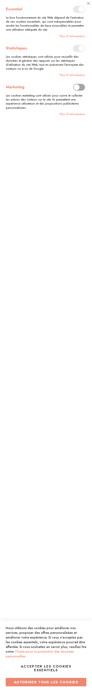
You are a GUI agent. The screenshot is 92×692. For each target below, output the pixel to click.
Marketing (79, 87)
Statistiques (79, 48)
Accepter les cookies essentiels (46, 668)
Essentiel (79, 9)
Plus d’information (72, 36)
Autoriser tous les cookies (46, 682)
